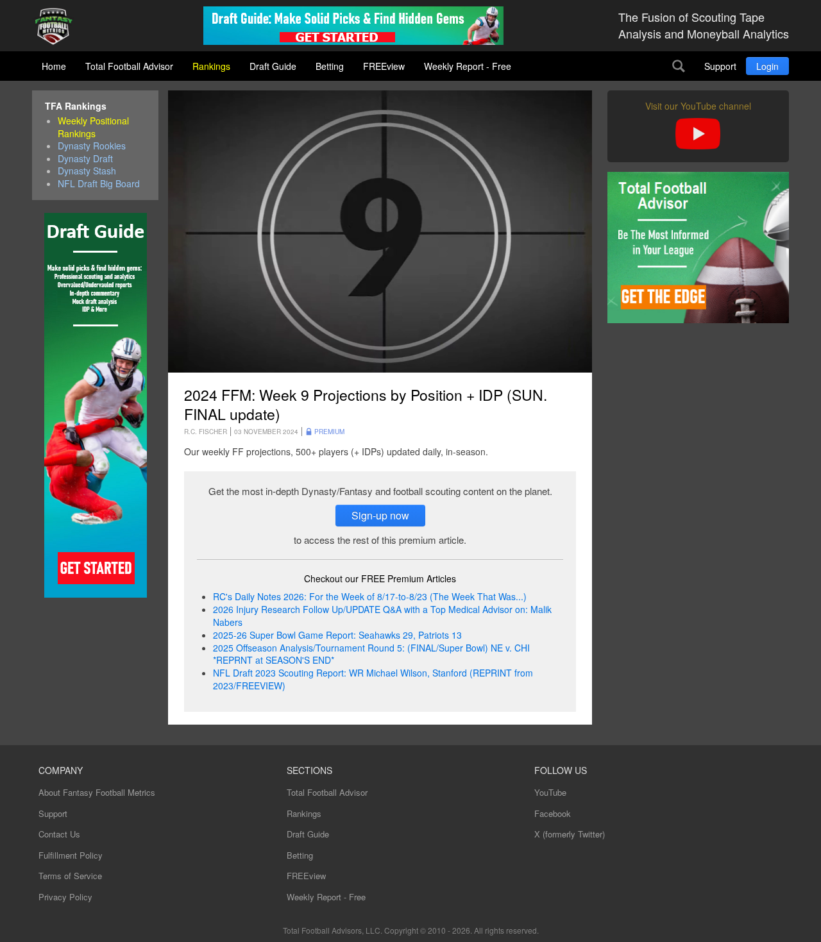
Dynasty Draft (85, 159)
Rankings (211, 66)
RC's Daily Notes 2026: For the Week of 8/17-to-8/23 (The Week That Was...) (370, 596)
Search (679, 66)
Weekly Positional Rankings (93, 127)
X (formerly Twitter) (569, 834)
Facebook (552, 813)
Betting (330, 66)
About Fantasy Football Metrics (96, 792)
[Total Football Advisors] (58, 27)
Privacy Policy (65, 897)
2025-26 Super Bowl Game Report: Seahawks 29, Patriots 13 (337, 634)
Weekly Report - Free (467, 66)
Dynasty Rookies (92, 146)
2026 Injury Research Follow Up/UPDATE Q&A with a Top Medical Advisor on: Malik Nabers (382, 615)
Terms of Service (70, 876)
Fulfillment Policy (70, 855)
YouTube (550, 792)
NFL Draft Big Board (99, 184)
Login (767, 66)
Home (54, 66)
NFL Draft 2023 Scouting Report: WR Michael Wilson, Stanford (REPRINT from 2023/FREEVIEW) (373, 679)
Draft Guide (273, 66)
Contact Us (59, 834)
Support (720, 66)
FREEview (384, 66)
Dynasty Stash (87, 171)
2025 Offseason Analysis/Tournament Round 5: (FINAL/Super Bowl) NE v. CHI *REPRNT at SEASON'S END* (371, 654)
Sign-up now (380, 515)
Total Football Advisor (129, 66)
